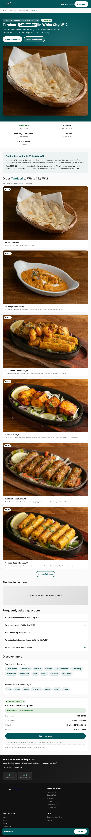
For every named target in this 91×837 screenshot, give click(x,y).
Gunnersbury (76, 669)
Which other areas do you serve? (18, 647)
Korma (17, 689)
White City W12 (24, 11)
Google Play (18, 767)
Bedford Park (25, 669)
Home (5, 11)
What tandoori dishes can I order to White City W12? (26, 640)
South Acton (66, 673)
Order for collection (34, 39)
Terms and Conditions (54, 817)
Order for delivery (12, 39)
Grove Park (54, 673)
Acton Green (24, 673)
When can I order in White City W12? (20, 625)
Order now (81, 4)
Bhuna (65, 689)
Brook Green (11, 673)
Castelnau (37, 669)
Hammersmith (12, 669)
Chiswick (48, 669)
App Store (7, 767)
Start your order (45, 736)
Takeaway (12, 11)
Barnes (43, 673)
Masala (26, 689)
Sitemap (49, 820)
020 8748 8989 (67, 4)
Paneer (47, 689)
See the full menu (45, 574)
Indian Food (37, 689)
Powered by (7, 789)
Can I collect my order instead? (17, 633)
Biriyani (56, 689)
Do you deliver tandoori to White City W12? (22, 618)
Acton (35, 673)
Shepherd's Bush (62, 669)
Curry (9, 689)
